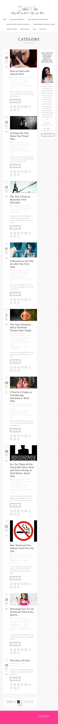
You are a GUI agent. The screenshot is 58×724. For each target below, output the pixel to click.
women (12, 344)
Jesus (20, 79)
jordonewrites (17, 81)
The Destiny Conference (17, 19)
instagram (25, 620)
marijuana (26, 556)
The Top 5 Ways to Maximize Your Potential (20, 199)
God (14, 79)
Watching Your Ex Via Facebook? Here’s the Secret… (22, 611)
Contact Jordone (12, 29)
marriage (12, 340)
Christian (14, 77)
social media (23, 622)
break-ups (12, 620)
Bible (24, 554)
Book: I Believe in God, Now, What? (38, 19)
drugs (12, 556)
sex (26, 340)
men (16, 340)
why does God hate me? (25, 144)
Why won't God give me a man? (24, 342)
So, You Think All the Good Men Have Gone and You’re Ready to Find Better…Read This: (22, 470)
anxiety (14, 142)
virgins (14, 408)
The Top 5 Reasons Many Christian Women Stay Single (20, 327)
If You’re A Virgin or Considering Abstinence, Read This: (21, 397)
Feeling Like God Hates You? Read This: (19, 136)
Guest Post (42, 29)
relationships (26, 272)
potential (21, 207)
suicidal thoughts (14, 144)
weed (19, 558)
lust (24, 337)
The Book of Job (28, 207)
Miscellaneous (21, 85)
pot (14, 558)
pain (26, 79)
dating (11, 272)
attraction (25, 333)
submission (13, 342)
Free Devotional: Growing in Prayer (44, 24)
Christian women (19, 335)
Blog (34, 29)
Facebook (20, 620)
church (26, 77)
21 (27, 274)
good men (22, 481)
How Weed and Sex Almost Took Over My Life (22, 548)
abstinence (15, 270)
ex (16, 620)
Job (17, 207)
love (23, 79)
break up (27, 618)
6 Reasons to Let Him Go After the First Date (22, 264)
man (27, 337)
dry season (27, 205)
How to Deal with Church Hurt (19, 73)
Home (4, 19)
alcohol (20, 333)
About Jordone (24, 29)
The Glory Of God (20, 660)
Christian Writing (16, 83)
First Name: (47, 122)
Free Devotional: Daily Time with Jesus (18, 24)
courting (31, 404)
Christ (30, 333)
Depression (20, 142)
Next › (19, 705)
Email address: (47, 128)
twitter (29, 622)
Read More (15, 100)
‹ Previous (9, 701)
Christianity (21, 77)
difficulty (21, 205)
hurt (17, 79)
